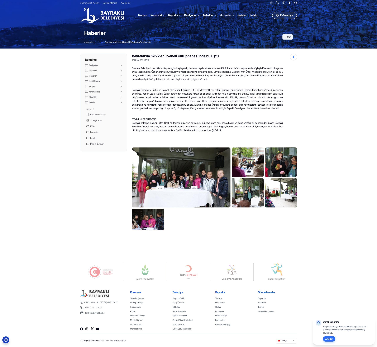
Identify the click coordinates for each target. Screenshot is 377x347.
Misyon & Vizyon (137, 315)
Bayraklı (173, 15)
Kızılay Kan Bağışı (222, 324)
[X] (277, 2)
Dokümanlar (135, 307)
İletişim (254, 15)
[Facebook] (289, 2)
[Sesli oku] (293, 57)
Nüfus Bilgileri (221, 315)
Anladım (329, 339)
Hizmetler (225, 15)
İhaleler (242, 15)
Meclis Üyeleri (136, 320)
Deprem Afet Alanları (89, 3)
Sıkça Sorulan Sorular (182, 328)
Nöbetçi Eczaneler (266, 311)
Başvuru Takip (179, 298)
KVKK (132, 311)
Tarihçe (218, 298)
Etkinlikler (262, 302)
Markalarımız (136, 328)
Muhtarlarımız (136, 324)
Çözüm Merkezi (110, 3)
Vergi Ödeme (178, 302)
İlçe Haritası (220, 320)
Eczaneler (219, 311)
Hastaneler (220, 302)
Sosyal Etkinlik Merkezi (183, 320)
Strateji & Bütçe (136, 302)
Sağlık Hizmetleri (180, 315)
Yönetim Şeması (137, 298)
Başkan (142, 15)
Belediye (208, 15)
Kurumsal (156, 15)
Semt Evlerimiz (179, 311)
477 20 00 (125, 3)
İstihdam (176, 307)
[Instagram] (283, 2)
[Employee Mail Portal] (295, 2)
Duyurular (262, 298)
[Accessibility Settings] (271, 2)
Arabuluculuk (178, 324)
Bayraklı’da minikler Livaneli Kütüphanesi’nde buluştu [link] (128, 42)
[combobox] (286, 340)
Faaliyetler (190, 15)
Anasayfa (88, 42)
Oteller (218, 307)
